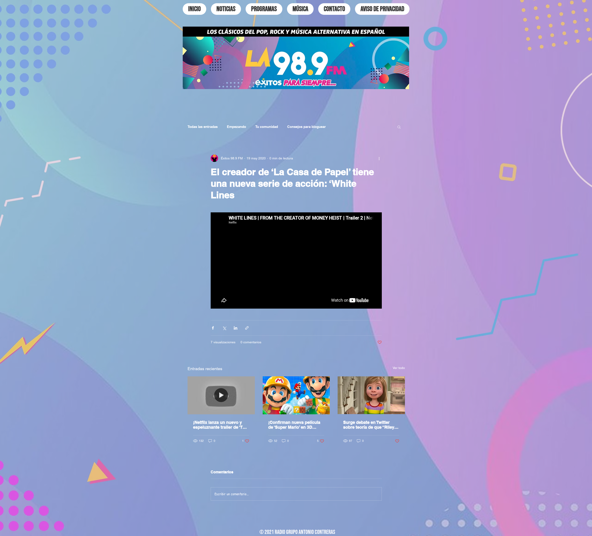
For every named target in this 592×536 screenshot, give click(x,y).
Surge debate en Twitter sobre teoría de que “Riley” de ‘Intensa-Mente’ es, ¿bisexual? (369, 425)
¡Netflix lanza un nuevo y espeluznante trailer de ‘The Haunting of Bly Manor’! (220, 425)
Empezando (236, 127)
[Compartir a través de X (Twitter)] (224, 328)
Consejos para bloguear (306, 127)
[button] (399, 127)
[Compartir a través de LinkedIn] (235, 328)
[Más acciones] (379, 158)
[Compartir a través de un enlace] (247, 328)
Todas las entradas (203, 127)
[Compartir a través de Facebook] (213, 328)
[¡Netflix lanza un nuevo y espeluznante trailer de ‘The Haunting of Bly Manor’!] (221, 395)
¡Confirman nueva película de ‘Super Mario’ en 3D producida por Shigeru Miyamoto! (294, 425)
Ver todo (399, 368)
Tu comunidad (266, 127)
